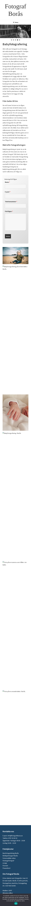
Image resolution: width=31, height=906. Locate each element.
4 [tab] (17, 39)
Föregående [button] (2, 31)
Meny (16, 22)
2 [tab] (13, 39)
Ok (16, 903)
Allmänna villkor (8, 893)
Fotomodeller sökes (9, 858)
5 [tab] (19, 39)
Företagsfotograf (8, 861)
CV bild (5, 863)
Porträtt (5, 866)
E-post (7, 192)
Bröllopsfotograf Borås (10, 856)
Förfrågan (9, 211)
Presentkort (6, 868)
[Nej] (29, 900)
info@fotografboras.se (15, 836)
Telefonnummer (11, 202)
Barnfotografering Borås (11, 853)
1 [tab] (11, 39)
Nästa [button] (29, 31)
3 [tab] (15, 39)
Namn (7, 182)
